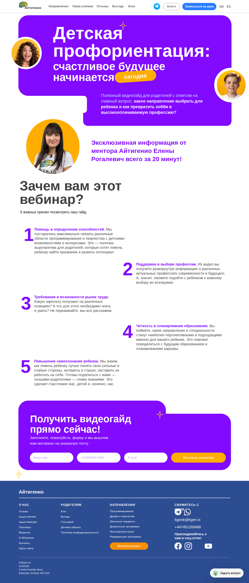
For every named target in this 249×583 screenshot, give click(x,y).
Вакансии (24, 532)
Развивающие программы (125, 536)
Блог (63, 511)
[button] (199, 6)
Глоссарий (67, 521)
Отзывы (23, 511)
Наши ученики (27, 516)
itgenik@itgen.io (187, 520)
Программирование (122, 511)
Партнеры (25, 527)
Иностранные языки (122, 531)
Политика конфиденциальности (80, 532)
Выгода (65, 516)
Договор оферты (71, 527)
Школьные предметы (122, 521)
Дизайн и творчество (122, 516)
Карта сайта (26, 548)
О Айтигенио (26, 537)
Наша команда (28, 522)
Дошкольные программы (124, 526)
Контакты (24, 543)
